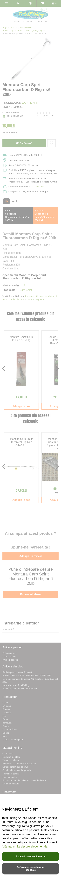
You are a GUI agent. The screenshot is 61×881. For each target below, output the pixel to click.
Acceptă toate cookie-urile (30, 856)
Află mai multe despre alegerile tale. (25, 846)
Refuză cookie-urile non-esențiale (30, 868)
